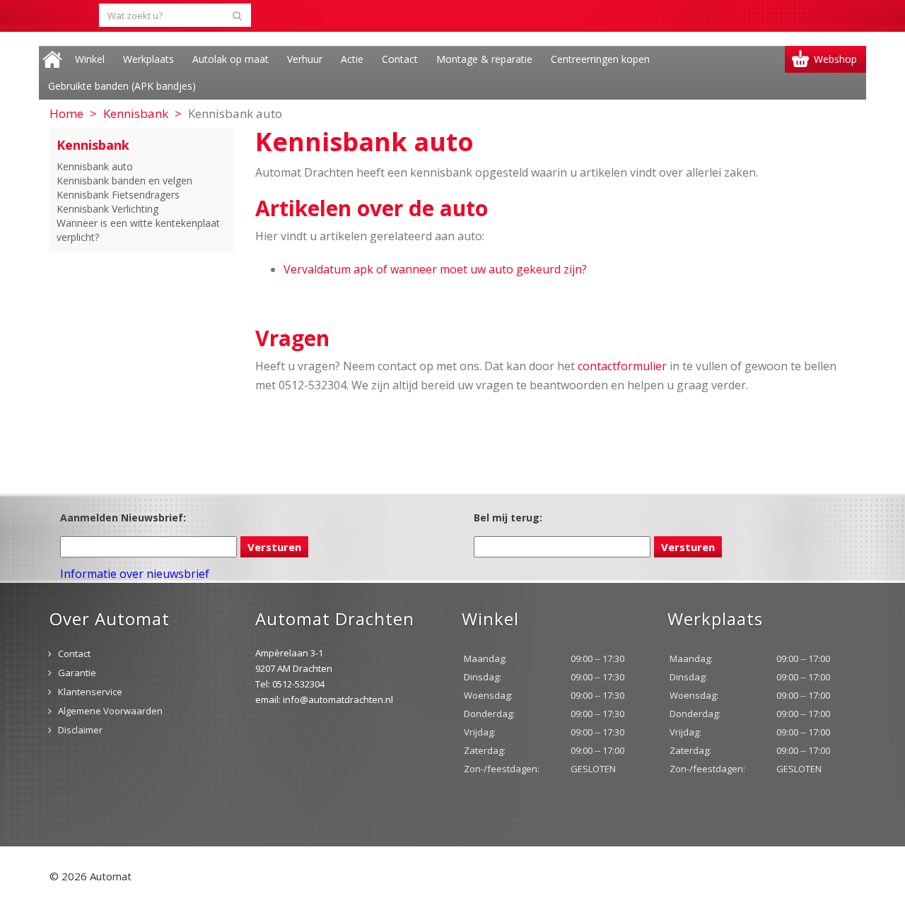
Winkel (90, 59)
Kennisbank (135, 113)
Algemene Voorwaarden (110, 710)
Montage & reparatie (484, 59)
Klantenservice (90, 691)
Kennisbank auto (95, 166)
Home (52, 59)
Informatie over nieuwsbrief (134, 573)
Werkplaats (148, 59)
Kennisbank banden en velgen (124, 180)
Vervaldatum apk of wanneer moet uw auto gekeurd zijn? (435, 269)
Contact (400, 59)
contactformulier (622, 366)
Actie (352, 59)
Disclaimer (80, 729)
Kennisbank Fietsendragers (118, 194)
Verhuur (304, 59)
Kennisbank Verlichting (107, 208)
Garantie (77, 672)
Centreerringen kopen (600, 59)
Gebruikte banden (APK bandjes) (122, 86)
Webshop (835, 59)
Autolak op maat (230, 59)
